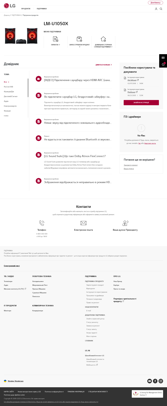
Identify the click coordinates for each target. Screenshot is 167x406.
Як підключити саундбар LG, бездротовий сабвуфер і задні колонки (78, 97)
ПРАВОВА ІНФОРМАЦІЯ (76, 392)
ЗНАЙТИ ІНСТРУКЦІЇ (141, 102)
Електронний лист (12, 265)
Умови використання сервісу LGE (29, 392)
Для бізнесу (155, 2)
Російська (131, 92)
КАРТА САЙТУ (9, 392)
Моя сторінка (91, 336)
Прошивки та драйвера (95, 295)
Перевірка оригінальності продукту (125, 300)
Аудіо (6, 101)
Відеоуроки (90, 288)
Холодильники (37, 281)
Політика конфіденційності (54, 392)
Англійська (132, 80)
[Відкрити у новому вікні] (149, 381)
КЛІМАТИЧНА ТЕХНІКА (42, 305)
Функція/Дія (9, 92)
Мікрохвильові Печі (39, 285)
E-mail (88, 311)
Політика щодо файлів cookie (14, 395)
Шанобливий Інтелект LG (94, 355)
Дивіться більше (103, 65)
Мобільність (90, 365)
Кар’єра (116, 285)
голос (6, 116)
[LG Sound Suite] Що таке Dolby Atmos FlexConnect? (75, 156)
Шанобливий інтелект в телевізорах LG (95, 360)
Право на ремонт (92, 302)
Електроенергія (10, 106)
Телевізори (8, 281)
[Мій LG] (156, 8)
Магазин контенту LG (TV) (14, 289)
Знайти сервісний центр (95, 319)
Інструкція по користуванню (96, 292)
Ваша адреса (129, 168)
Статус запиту (91, 329)
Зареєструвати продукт (95, 285)
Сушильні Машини (39, 293)
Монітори (7, 311)
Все (5, 82)
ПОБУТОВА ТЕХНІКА (41, 276)
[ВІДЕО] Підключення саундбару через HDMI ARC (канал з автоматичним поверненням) (78, 80)
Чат (139, 143)
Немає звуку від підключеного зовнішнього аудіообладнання (78, 123)
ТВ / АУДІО (9, 276)
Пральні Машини (38, 289)
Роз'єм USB (8, 87)
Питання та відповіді (94, 299)
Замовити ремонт (131, 165)
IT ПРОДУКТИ (10, 305)
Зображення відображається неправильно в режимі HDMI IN (78, 182)
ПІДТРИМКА (90, 276)
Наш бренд (118, 281)
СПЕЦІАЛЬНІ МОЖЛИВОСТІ (98, 392)
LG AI (87, 350)
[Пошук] (161, 8)
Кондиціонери (37, 311)
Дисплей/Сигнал (10, 96)
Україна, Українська (15, 381)
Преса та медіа (119, 289)
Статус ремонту (92, 322)
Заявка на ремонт (93, 326)
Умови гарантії (91, 333)
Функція (7, 111)
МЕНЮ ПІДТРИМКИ (52, 31)
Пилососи (36, 296)
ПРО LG (117, 276)
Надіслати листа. (150, 143)
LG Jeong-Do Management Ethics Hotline (151, 393)
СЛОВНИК (89, 341)
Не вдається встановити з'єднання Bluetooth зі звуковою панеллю (78, 139)
